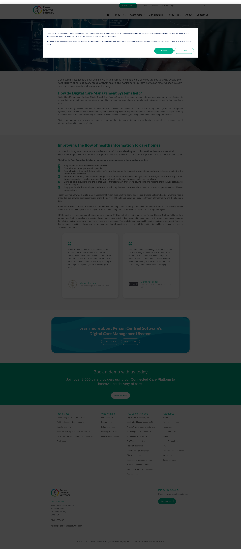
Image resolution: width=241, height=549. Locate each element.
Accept (164, 51)
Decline (184, 51)
